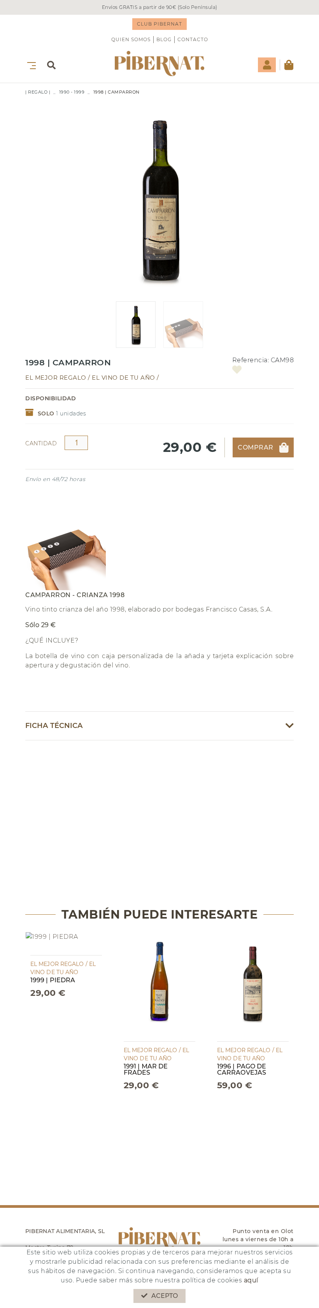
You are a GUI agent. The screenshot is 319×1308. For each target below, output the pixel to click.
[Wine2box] (159, 63)
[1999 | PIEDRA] (52, 943)
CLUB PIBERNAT (159, 24)
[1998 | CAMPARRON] (159, 198)
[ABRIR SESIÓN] (267, 64)
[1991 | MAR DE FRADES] (159, 986)
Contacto (192, 39)
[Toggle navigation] (30, 64)
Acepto (164, 1295)
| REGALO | (37, 92)
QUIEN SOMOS (131, 39)
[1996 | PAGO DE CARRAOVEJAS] (252, 986)
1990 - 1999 (72, 92)
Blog (164, 39)
